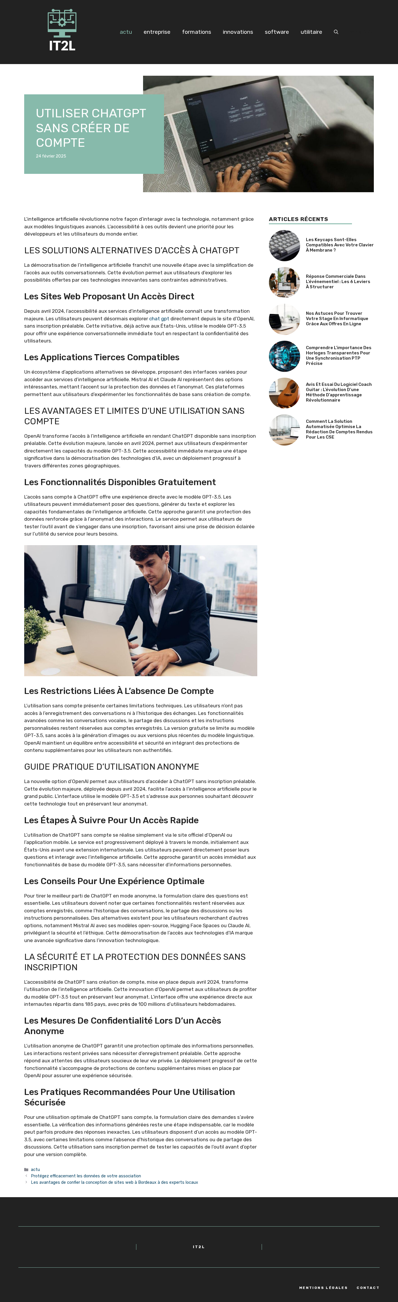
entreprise (157, 32)
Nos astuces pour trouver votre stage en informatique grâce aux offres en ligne (337, 318)
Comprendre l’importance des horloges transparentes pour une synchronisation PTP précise (338, 355)
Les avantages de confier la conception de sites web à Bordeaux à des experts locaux (114, 1182)
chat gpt (159, 318)
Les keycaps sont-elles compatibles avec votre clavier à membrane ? (340, 245)
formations (196, 32)
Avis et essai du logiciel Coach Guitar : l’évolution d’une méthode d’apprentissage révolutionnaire (339, 392)
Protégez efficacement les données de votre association (86, 1176)
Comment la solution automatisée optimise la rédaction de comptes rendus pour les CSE (339, 429)
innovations (238, 32)
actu (126, 32)
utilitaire (311, 32)
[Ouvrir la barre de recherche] (336, 32)
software (277, 32)
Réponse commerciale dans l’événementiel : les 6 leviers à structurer (338, 281)
